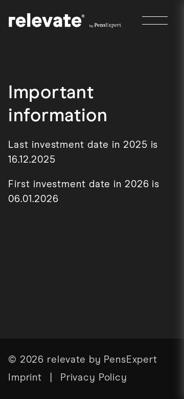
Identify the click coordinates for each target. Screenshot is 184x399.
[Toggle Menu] (155, 20)
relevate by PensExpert (102, 360)
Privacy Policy (93, 378)
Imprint (25, 378)
